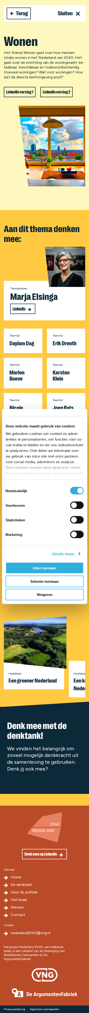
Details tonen (63, 554)
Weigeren (44, 595)
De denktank (21, 884)
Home (16, 877)
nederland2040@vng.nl (30, 933)
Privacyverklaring (14, 1009)
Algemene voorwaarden (44, 1009)
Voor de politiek (24, 892)
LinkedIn (19, 308)
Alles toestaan (44, 568)
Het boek (19, 899)
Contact (18, 915)
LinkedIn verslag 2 (56, 92)
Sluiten (65, 13)
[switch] (77, 505)
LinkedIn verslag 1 (19, 92)
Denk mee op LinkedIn (40, 854)
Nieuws (17, 907)
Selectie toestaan (44, 581)
